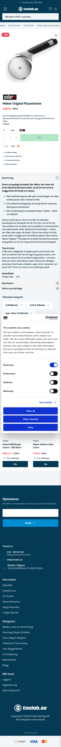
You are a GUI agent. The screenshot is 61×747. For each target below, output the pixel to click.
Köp (15, 464)
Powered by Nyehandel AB (30, 733)
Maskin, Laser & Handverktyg (18, 626)
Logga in (7, 679)
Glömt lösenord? (11, 690)
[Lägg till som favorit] (50, 9)
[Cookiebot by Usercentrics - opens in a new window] (45, 318)
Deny (30, 427)
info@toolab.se (15, 559)
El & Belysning (10, 654)
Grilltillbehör (29, 25)
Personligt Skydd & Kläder (16, 632)
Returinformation (11, 601)
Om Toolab (8, 596)
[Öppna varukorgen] (55, 9)
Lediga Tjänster (11, 612)
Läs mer (6, 123)
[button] (55, 16)
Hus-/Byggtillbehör (13, 648)
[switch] (54, 373)
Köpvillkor (8, 585)
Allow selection (30, 419)
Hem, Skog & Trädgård (17, 313)
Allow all (30, 411)
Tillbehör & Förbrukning (15, 643)
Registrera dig (10, 685)
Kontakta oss (9, 590)
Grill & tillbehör (14, 25)
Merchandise (9, 659)
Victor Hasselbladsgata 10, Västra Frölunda (25, 568)
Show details (45, 402)
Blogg (6, 665)
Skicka (28, 523)
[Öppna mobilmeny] (5, 9)
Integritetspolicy (11, 607)
